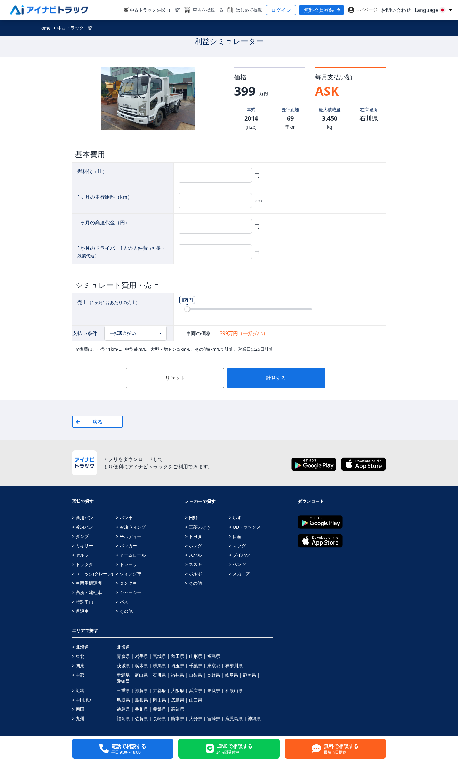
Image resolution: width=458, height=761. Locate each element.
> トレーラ (126, 564)
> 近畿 (78, 690)
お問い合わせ (396, 10)
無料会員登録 (319, 10)
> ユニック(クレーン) (92, 574)
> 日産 (235, 536)
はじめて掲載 (249, 10)
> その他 (124, 611)
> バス (122, 602)
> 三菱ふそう (198, 527)
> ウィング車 (128, 574)
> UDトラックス (245, 527)
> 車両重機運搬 (87, 583)
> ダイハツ (239, 555)
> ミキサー (82, 546)
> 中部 (78, 675)
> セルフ (80, 555)
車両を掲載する (208, 10)
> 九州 (78, 718)
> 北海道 (80, 647)
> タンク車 (126, 583)
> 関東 (78, 665)
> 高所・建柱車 (87, 592)
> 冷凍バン (82, 527)
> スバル (193, 555)
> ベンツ (237, 564)
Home (44, 28)
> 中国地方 (82, 700)
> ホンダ (193, 546)
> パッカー (126, 546)
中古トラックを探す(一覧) (155, 10)
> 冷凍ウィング (131, 527)
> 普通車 (80, 611)
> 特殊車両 (82, 602)
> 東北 (78, 656)
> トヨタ (193, 536)
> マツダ (237, 546)
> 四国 (78, 709)
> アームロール (131, 555)
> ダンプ (80, 536)
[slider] (187, 309)
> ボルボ (193, 574)
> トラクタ (82, 564)
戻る (98, 421)
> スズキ (193, 564)
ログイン (281, 10)
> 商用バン (82, 518)
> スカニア (239, 574)
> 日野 (191, 518)
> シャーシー (128, 592)
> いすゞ (237, 518)
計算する (276, 377)
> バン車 (124, 518)
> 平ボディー (128, 536)
